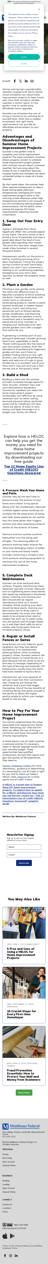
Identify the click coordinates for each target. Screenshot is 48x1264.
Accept (24, 57)
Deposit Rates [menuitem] (9, 1165)
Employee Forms (9, 1248)
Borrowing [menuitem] (7, 1158)
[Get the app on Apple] (5, 1236)
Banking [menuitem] (5, 1180)
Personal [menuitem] (7, 1149)
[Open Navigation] (44, 18)
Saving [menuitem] (5, 1154)
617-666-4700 (8, 1136)
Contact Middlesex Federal (17, 765)
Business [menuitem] (7, 1175)
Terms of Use (8, 1246)
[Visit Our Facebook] (5, 1255)
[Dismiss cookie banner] (39, 9)
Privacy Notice (22, 1246)
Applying (22, 776)
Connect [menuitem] (7, 1199)
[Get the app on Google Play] (12, 1236)
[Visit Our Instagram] (10, 1255)
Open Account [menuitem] (8, 1162)
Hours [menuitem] (5, 1211)
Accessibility (35, 1246)
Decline (24, 64)
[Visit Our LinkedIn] (16, 1255)
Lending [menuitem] (5, 1184)
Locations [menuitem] (6, 1208)
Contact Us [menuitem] (7, 1204)
